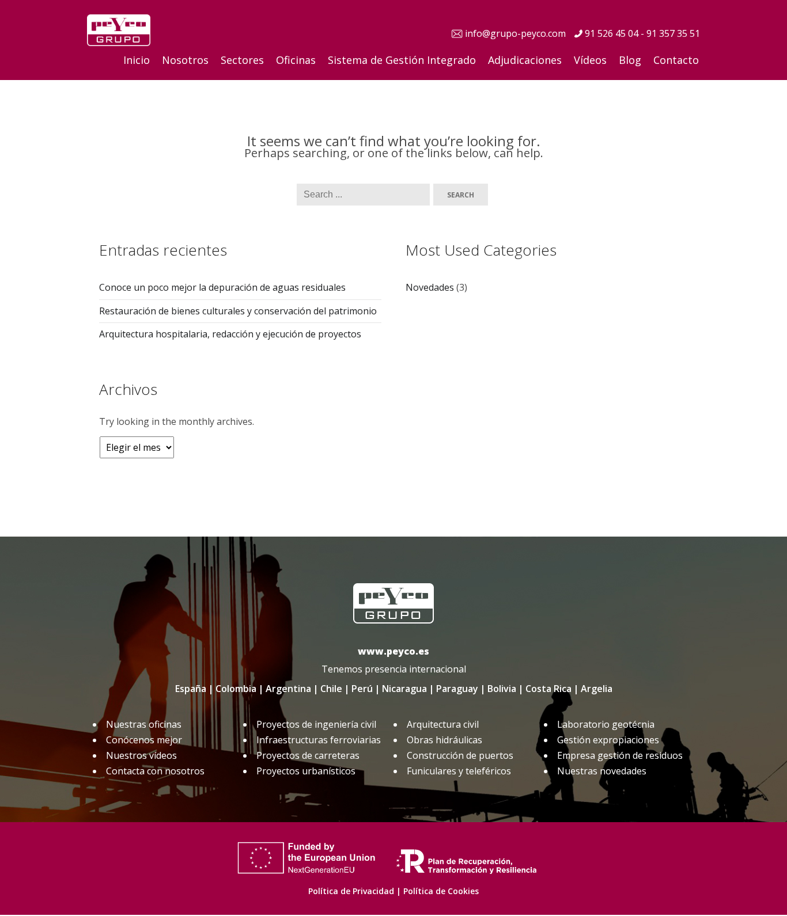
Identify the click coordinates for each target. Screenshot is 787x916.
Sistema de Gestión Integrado (402, 60)
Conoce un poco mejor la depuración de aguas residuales (222, 287)
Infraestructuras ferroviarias (318, 739)
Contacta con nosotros (155, 771)
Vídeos (590, 60)
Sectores (242, 60)
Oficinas (296, 60)
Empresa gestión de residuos (620, 755)
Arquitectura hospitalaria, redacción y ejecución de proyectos (230, 334)
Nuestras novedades (601, 771)
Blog (630, 60)
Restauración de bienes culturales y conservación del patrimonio (238, 311)
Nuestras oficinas (143, 724)
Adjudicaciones (525, 60)
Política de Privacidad (351, 890)
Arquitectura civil (443, 724)
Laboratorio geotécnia (605, 724)
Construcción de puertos (460, 755)
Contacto (676, 60)
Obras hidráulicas (444, 739)
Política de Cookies (441, 890)
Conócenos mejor (144, 739)
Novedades (430, 287)
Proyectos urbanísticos (305, 771)
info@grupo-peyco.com (515, 33)
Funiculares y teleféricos (459, 771)
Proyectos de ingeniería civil (316, 724)
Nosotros (185, 60)
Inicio (136, 60)
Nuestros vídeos (141, 755)
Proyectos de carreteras (308, 755)
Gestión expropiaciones (608, 739)
